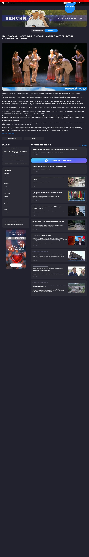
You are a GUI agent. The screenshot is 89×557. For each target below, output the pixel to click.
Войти (83, 2)
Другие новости (12, 138)
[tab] (37, 30)
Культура (33, 138)
